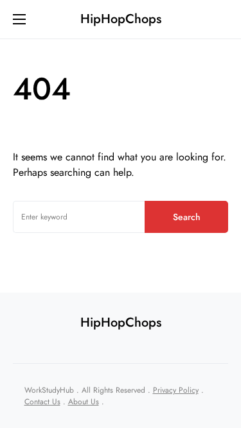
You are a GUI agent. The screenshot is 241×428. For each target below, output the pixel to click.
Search (187, 216)
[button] (19, 19)
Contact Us (42, 401)
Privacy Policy (176, 390)
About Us (83, 401)
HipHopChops (120, 19)
